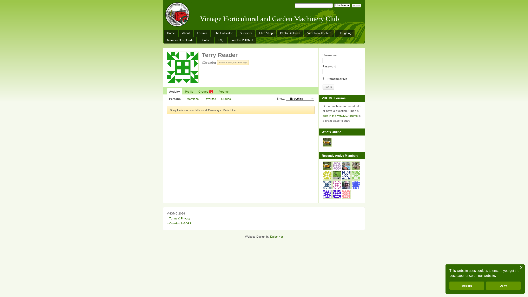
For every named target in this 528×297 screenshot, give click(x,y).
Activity (174, 91)
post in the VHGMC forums (340, 115)
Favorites (210, 98)
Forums (202, 33)
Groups (205, 91)
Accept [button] (467, 285)
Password (329, 66)
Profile (189, 91)
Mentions (193, 98)
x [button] (521, 267)
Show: (281, 98)
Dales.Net (276, 236)
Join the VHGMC (242, 40)
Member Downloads (180, 40)
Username (330, 55)
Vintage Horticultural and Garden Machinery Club (269, 18)
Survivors (246, 33)
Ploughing (344, 33)
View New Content (319, 33)
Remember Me (337, 78)
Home (171, 33)
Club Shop (266, 33)
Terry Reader (220, 55)
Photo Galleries (290, 33)
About (186, 33)
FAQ (221, 40)
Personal (175, 98)
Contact (205, 40)
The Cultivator (223, 33)
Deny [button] (503, 285)
